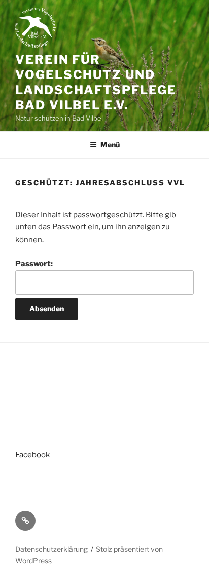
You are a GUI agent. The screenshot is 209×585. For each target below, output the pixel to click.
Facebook (32, 454)
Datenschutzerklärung (51, 548)
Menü (110, 144)
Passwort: (34, 263)
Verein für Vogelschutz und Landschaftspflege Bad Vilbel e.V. (96, 82)
